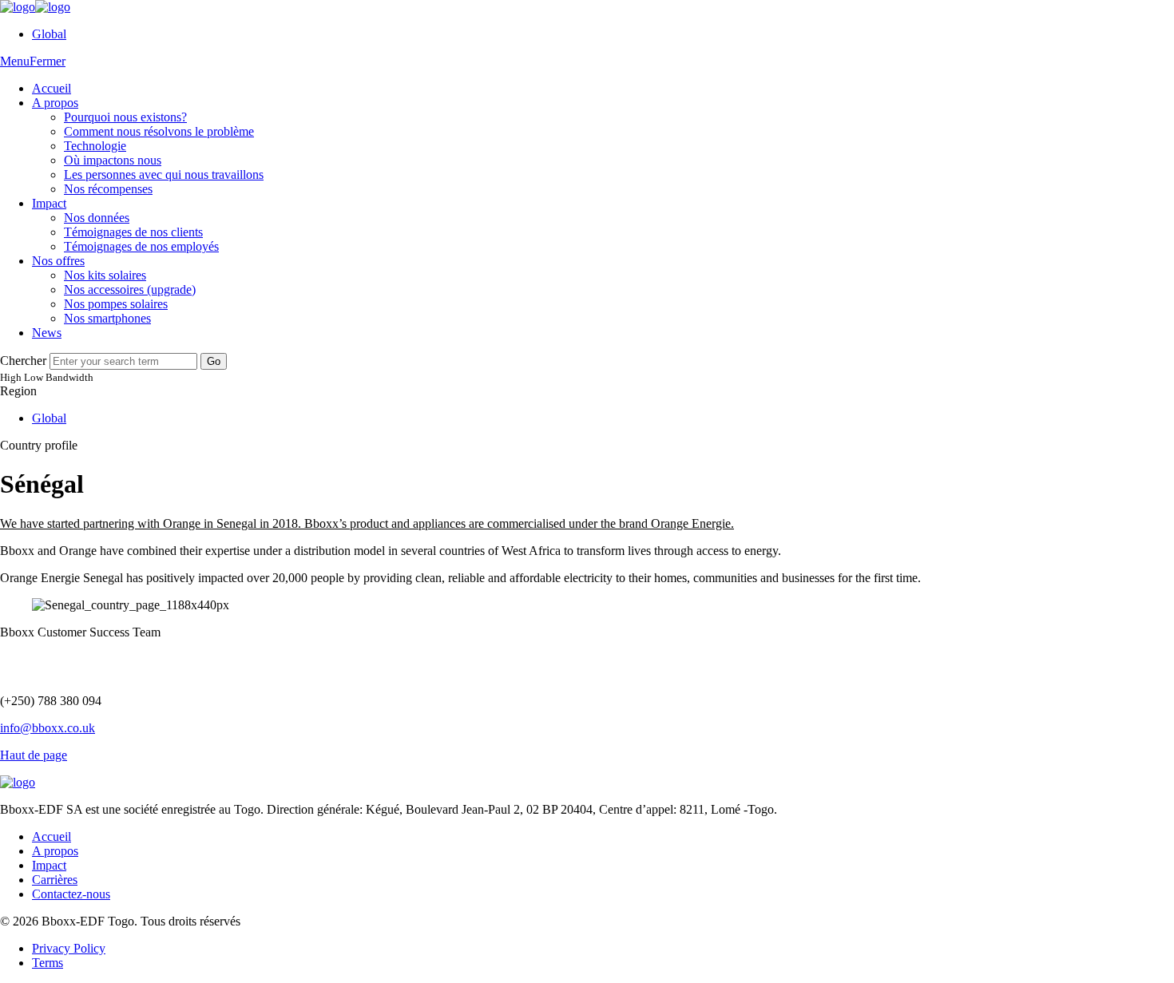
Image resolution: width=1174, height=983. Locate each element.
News (46, 332)
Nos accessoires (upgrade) (130, 289)
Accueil (51, 88)
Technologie (95, 146)
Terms (47, 962)
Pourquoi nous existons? (125, 117)
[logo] (35, 7)
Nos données (96, 217)
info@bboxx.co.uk (47, 728)
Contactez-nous (71, 894)
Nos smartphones (107, 318)
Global (49, 34)
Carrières (54, 879)
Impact (49, 203)
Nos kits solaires (105, 275)
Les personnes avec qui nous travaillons (164, 174)
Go (213, 361)
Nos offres (58, 261)
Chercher (23, 360)
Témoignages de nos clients (133, 232)
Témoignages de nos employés (141, 246)
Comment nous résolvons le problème (159, 131)
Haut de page (33, 755)
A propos (55, 102)
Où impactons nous (112, 160)
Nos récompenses (108, 189)
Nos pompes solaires (116, 304)
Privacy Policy (68, 948)
